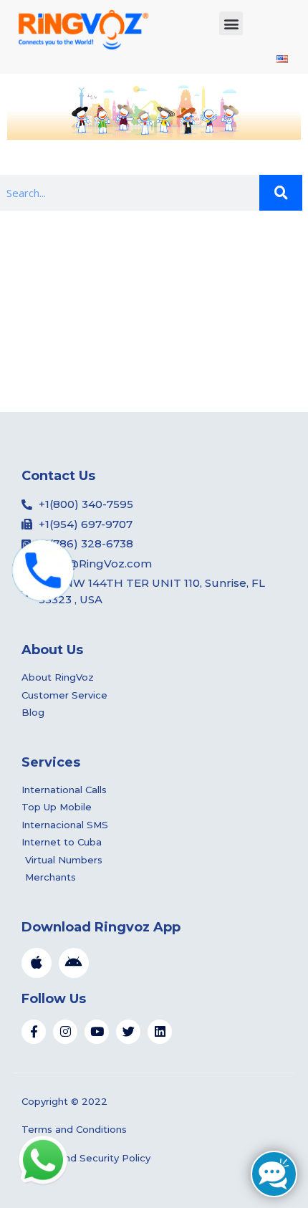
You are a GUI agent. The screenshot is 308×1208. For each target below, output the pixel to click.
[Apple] (36, 963)
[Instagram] (65, 1032)
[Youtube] (97, 1032)
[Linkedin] (160, 1032)
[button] (231, 23)
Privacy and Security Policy (85, 1158)
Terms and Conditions (74, 1129)
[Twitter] (128, 1032)
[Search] (280, 193)
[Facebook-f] (33, 1032)
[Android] (74, 963)
